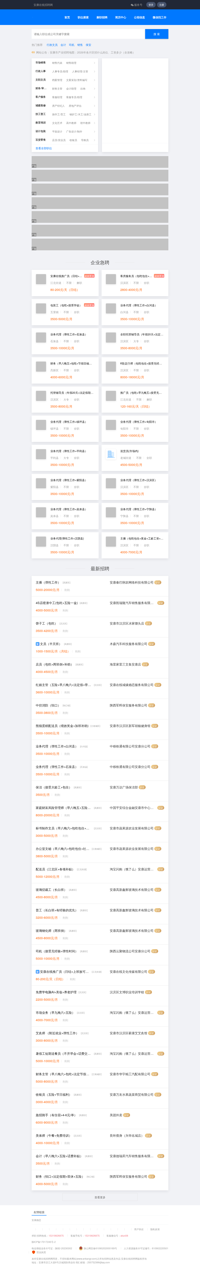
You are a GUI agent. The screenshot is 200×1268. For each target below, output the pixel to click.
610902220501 (160, 1248)
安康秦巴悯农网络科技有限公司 (132, 582)
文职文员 (41, 79)
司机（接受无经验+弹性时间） (57, 951)
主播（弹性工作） (48, 582)
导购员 (85, 140)
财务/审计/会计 (42, 88)
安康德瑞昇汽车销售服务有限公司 (133, 1156)
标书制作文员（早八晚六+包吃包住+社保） (64, 828)
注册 (161, 4)
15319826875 (56, 1235)
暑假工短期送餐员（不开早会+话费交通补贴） (64, 1053)
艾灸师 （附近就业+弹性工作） (57, 1033)
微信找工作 (159, 17)
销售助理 (71, 62)
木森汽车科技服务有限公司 (128, 644)
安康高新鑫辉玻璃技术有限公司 (132, 889)
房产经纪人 (58, 105)
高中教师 (71, 123)
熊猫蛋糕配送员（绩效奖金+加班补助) (62, 725)
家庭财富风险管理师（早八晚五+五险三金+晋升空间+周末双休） (64, 807)
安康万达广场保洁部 (124, 787)
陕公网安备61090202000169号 (100, 1248)
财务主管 (57, 88)
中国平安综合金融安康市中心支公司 (133, 807)
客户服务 (41, 96)
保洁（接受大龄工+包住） (54, 787)
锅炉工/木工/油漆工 (80, 114)
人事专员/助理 (60, 71)
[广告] (100, 162)
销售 (80, 45)
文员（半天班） (51, 644)
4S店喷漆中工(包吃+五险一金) (57, 603)
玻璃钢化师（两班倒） (51, 930)
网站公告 (41, 52)
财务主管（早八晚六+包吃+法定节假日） (63, 1074)
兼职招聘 (101, 17)
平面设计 (57, 131)
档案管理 (57, 80)
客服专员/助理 (74, 97)
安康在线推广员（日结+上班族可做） (65, 971)
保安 (88, 45)
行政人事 (41, 71)
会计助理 (71, 88)
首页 (67, 17)
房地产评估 (75, 105)
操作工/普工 (59, 114)
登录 (151, 4)
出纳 (82, 88)
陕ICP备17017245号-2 (44, 1241)
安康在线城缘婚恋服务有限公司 (132, 684)
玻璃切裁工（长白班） (51, 889)
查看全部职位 (44, 148)
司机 (71, 45)
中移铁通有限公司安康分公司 (130, 746)
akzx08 (124, 1235)
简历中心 (120, 17)
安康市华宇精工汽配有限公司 (130, 1074)
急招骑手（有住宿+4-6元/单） (56, 1115)
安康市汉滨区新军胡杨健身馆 (130, 725)
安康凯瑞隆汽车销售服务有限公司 (133, 603)
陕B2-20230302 (63, 1248)
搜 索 (157, 34)
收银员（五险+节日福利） (54, 1094)
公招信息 (139, 17)
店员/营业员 (59, 140)
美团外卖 (116, 1115)
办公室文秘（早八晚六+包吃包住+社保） (63, 848)
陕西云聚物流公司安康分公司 (130, 951)
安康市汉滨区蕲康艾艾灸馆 (128, 1033)
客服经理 (57, 97)
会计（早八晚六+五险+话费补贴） (59, 1156)
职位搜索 (83, 17)
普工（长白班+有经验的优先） (57, 910)
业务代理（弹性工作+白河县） (57, 746)
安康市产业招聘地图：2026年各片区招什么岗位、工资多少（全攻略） (92, 52)
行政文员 (52, 45)
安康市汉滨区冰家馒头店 (127, 623)
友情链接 (39, 1212)
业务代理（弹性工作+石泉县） (57, 766)
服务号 (138, 5)
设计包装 (41, 131)
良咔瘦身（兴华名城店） (127, 1135)
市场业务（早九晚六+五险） (55, 1012)
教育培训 (41, 122)
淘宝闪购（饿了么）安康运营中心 (133, 869)
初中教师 (85, 123)
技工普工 (41, 114)
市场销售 (41, 62)
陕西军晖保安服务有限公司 (128, 705)
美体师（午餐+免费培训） (54, 1135)
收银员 (73, 140)
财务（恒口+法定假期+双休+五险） (60, 1176)
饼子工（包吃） (47, 623)
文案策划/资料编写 (76, 80)
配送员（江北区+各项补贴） (55, 869)
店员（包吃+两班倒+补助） (55, 664)
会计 (63, 45)
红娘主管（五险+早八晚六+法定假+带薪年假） (64, 684)
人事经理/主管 (80, 71)
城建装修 (41, 105)
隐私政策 (155, 1229)
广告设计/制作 (74, 131)
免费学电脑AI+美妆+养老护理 (56, 992)
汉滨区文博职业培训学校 (127, 992)
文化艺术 (57, 123)
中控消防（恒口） (48, 705)
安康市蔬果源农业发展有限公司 (132, 828)
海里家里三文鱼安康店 (125, 664)
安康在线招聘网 (43, 5)
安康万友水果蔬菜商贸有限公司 (132, 1094)
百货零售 (41, 139)
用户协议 (139, 1229)
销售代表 (57, 62)
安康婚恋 (36, 1220)
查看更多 (100, 1197)
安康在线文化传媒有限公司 (128, 971)
